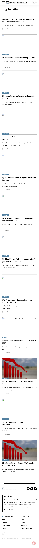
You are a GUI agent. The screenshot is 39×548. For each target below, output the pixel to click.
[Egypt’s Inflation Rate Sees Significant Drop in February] (19, 164)
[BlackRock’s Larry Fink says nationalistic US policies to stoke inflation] (19, 246)
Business (5, 54)
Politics (5, 133)
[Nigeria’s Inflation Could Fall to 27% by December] (19, 409)
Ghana (5, 337)
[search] (29, 2)
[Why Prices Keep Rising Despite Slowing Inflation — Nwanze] (19, 287)
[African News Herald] (17, 2)
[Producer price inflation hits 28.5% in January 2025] (19, 327)
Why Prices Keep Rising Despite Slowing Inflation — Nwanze (17, 301)
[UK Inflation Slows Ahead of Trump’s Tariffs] (19, 44)
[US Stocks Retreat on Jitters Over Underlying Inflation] (19, 83)
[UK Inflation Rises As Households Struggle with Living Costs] (19, 450)
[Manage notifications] (34, 543)
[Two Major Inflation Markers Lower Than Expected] (19, 124)
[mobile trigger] (4, 2)
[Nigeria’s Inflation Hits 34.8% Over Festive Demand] (19, 368)
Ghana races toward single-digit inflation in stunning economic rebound (18, 20)
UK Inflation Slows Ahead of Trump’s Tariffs (18, 58)
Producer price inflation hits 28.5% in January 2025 (19, 342)
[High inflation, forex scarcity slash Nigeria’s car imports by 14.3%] (19, 205)
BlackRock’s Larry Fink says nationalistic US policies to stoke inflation (18, 260)
